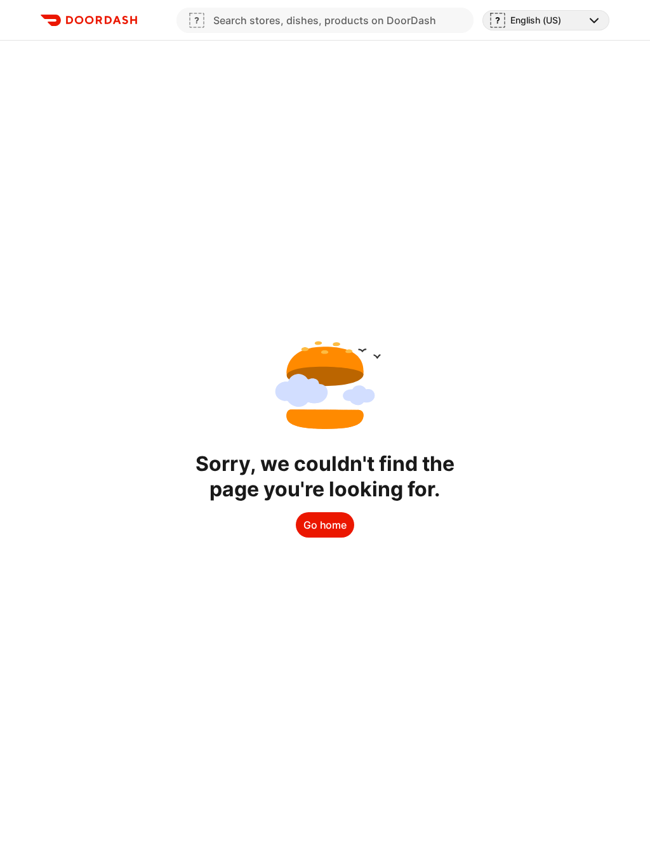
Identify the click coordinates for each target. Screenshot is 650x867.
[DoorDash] (89, 20)
